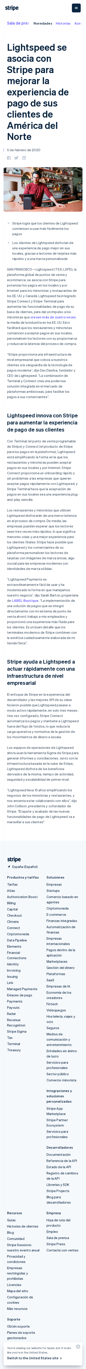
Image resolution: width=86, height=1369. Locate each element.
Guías (11, 1220)
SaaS (50, 980)
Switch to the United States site (32, 1358)
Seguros (53, 1028)
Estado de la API (59, 1167)
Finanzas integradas (62, 920)
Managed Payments (22, 989)
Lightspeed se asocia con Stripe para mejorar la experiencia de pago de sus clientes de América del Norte (38, 91)
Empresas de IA (58, 986)
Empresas (54, 884)
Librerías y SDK (58, 1184)
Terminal (13, 1044)
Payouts (13, 1007)
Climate (13, 921)
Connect (13, 928)
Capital (12, 909)
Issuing (12, 976)
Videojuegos (56, 1010)
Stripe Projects (58, 1191)
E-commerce (56, 914)
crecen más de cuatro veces (53, 317)
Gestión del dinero (61, 967)
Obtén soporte (18, 1326)
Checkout (14, 915)
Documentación (59, 1154)
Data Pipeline (17, 940)
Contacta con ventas (63, 1250)
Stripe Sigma (16, 1031)
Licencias (14, 1284)
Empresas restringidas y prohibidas (17, 1273)
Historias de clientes (22, 1226)
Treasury (14, 1050)
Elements (14, 946)
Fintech (52, 1004)
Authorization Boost (22, 897)
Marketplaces (57, 961)
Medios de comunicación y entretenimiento (59, 1039)
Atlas (11, 890)
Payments (15, 1001)
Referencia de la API (62, 1160)
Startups (53, 890)
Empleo (52, 1231)
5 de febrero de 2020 (23, 150)
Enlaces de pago (19, 995)
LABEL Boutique (25, 600)
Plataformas (56, 974)
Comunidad (15, 1238)
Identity (13, 964)
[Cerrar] (77, 1347)
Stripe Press (56, 1244)
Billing (11, 903)
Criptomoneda (18, 934)
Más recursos (17, 1308)
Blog (10, 1232)
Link (10, 982)
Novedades (43, 23)
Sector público (58, 1074)
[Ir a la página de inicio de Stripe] (12, 859)
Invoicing (14, 970)
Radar (11, 1013)
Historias (63, 23)
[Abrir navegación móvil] (76, 8)
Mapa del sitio (17, 1291)
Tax (10, 1037)
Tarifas (12, 884)
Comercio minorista (62, 1080)
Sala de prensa (20, 22)
